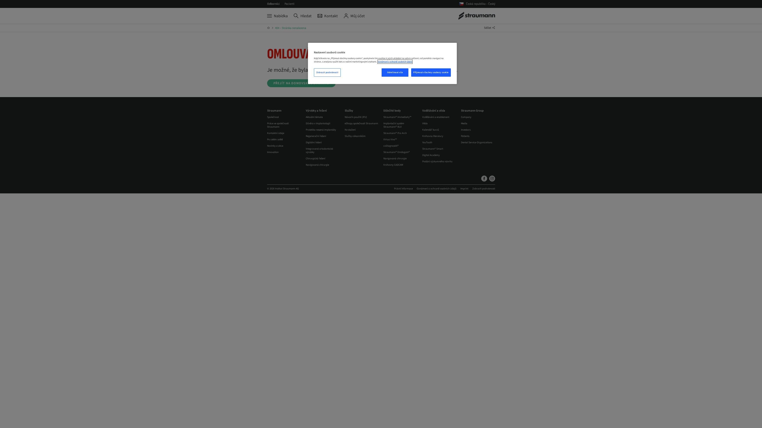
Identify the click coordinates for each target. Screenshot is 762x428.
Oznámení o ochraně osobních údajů (395, 61)
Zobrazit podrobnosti (327, 72)
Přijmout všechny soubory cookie (431, 72)
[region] (382, 63)
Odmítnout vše (395, 72)
